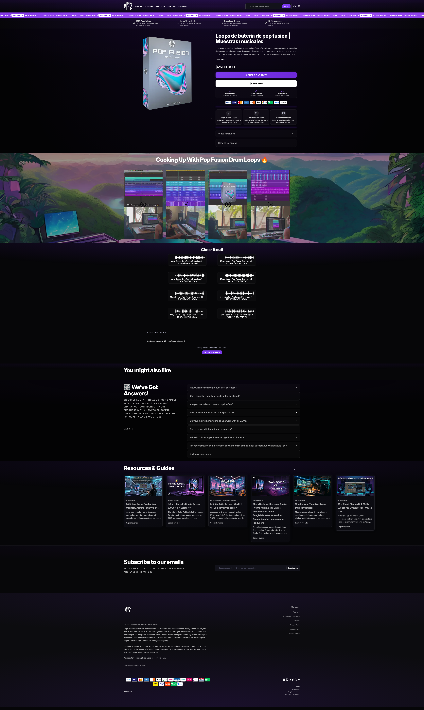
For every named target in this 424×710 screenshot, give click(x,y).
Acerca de (296, 612)
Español (128, 691)
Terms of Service (294, 633)
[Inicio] (128, 6)
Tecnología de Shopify (292, 694)
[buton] (128, 691)
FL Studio (149, 6)
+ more (283, 102)
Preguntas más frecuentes (291, 616)
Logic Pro (139, 6)
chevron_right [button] (209, 121)
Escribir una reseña (212, 352)
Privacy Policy (295, 625)
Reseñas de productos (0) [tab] (156, 341)
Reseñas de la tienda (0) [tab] (177, 341)
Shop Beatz (172, 6)
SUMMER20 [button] (42, 15)
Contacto (297, 620)
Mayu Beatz (296, 689)
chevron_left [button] (126, 121)
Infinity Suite (160, 6)
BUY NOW (256, 83)
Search (286, 6)
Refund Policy (295, 629)
